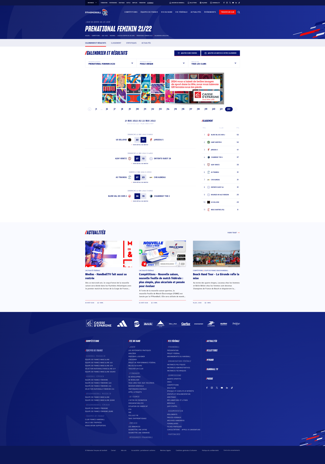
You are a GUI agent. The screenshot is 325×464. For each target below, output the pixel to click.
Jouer (132, 347)
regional (112, 35)
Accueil (87, 35)
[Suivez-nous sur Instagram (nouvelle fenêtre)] (227, 2)
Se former (135, 397)
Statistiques (131, 43)
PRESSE (210, 379)
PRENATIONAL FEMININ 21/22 (144, 35)
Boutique (122, 3)
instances (91, 3)
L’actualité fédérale (92, 270)
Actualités (196, 12)
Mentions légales (165, 450)
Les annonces (134, 427)
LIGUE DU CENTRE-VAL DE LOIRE (126, 35)
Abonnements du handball (179, 356)
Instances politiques (176, 365)
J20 (213, 109)
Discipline (171, 388)
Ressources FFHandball (141, 437)
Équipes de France (149, 12)
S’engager (135, 373)
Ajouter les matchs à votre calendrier (222, 53)
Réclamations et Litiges (177, 400)
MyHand (210, 360)
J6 (107, 109)
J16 (183, 109)
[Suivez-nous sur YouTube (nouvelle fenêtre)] (233, 2)
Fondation (142, 3)
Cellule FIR (133, 415)
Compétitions (131, 12)
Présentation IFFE (136, 403)
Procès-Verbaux (174, 417)
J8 (122, 109)
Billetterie (212, 350)
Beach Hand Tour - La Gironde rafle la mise (216, 276)
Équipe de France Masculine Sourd (100, 372)
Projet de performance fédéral (142, 363)
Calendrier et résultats (95, 43)
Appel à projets (135, 392)
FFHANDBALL (174, 347)
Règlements (172, 414)
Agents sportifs (174, 379)
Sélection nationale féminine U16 (99, 389)
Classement (116, 43)
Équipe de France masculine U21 (99, 363)
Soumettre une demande (139, 433)
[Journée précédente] (89, 109)
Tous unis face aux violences (141, 383)
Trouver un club (135, 369)
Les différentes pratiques (139, 350)
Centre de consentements (232, 450)
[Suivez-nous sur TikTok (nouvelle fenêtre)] (239, 2)
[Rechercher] (239, 12)
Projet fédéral (173, 353)
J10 (137, 109)
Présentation (172, 350)
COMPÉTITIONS (173, 385)
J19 (206, 109)
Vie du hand (166, 12)
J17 (191, 109)
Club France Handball (95, 419)
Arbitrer (132, 353)
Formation (104, 3)
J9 (130, 109)
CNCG (169, 382)
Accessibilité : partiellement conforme (143, 450)
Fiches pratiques (174, 427)
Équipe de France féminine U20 (98, 383)
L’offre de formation (137, 400)
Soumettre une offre (137, 430)
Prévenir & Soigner (136, 356)
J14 (168, 109)
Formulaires (172, 423)
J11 (145, 109)
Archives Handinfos (176, 420)
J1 (96, 109)
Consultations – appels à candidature (183, 430)
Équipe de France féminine (96, 380)
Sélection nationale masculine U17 (100, 369)
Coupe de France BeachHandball (216, 270)
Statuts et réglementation (178, 394)
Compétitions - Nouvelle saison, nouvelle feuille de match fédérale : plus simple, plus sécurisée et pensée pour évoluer (162, 280)
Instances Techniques (176, 371)
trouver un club (227, 12)
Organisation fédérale (179, 361)
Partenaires (113, 3)
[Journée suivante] (235, 109)
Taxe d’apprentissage (137, 418)
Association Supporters (95, 426)
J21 (221, 109)
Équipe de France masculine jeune (100, 400)
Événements (210, 12)
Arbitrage (171, 397)
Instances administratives (178, 368)
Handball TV (212, 369)
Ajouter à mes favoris (189, 53)
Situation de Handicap (138, 406)
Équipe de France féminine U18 (98, 386)
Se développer (134, 377)
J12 (152, 109)
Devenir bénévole (136, 386)
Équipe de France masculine (97, 359)
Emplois (134, 3)
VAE (129, 412)
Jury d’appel (172, 406)
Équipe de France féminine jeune (99, 411)
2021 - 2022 (105, 35)
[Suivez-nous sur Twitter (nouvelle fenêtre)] (230, 2)
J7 (115, 109)
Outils (128, 3)
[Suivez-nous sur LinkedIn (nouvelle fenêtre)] (236, 2)
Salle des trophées (93, 422)
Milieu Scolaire (135, 366)
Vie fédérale (181, 12)
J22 (228, 109)
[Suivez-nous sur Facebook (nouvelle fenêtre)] (224, 2)
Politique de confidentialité (210, 450)
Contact (113, 450)
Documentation (175, 411)
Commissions (174, 375)
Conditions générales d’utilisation (186, 450)
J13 (160, 109)
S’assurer (132, 359)
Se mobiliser (133, 380)
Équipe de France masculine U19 (99, 366)
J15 (175, 109)
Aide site (123, 450)
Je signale (150, 3)
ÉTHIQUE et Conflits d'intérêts (180, 391)
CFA (130, 409)
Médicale (171, 403)
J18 (198, 109)
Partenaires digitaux (137, 389)
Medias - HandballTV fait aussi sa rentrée (106, 276)
